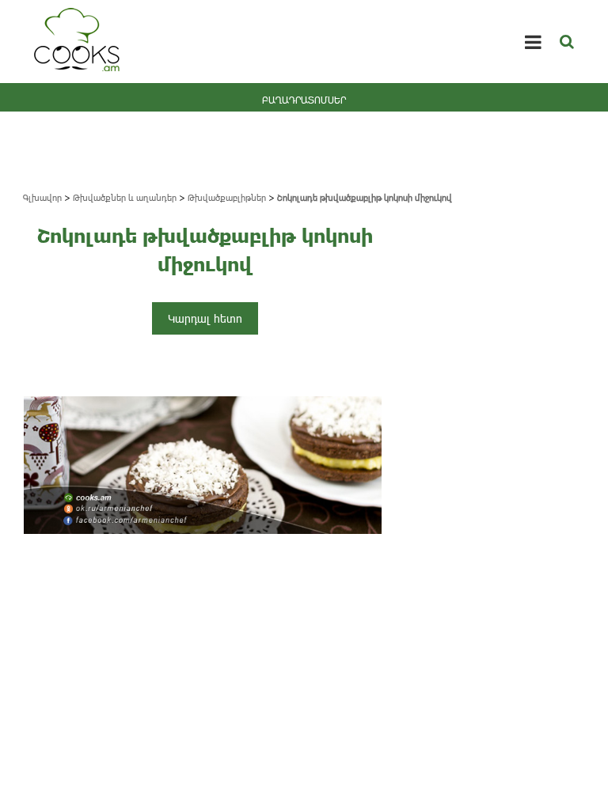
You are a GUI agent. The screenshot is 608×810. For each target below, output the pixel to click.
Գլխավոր (42, 197)
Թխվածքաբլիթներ (227, 197)
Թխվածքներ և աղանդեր (125, 197)
